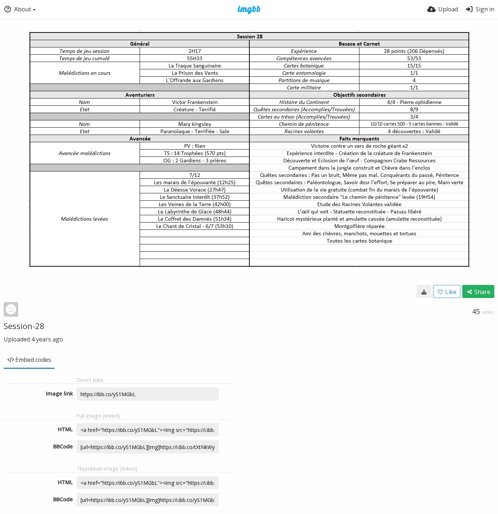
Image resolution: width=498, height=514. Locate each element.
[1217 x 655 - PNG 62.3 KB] (424, 291)
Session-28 (24, 325)
